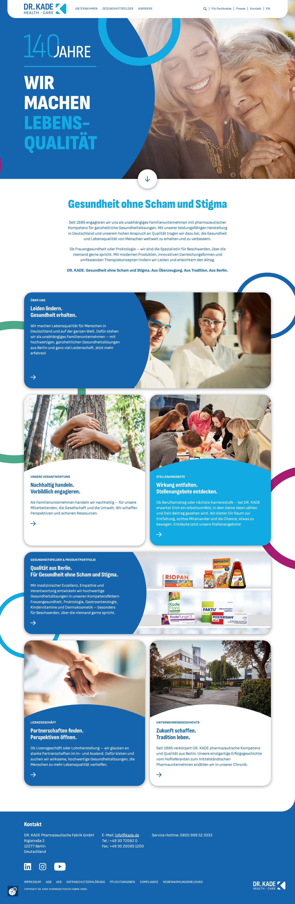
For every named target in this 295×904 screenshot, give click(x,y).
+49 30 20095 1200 (127, 846)
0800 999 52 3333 (196, 835)
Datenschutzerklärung (85, 882)
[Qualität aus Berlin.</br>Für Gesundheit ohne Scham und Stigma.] (33, 624)
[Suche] (205, 8)
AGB (48, 882)
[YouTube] (61, 868)
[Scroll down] (147, 179)
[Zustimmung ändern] (13, 891)
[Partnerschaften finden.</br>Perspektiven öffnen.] (33, 775)
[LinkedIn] (29, 868)
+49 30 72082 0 (123, 840)
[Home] (45, 9)
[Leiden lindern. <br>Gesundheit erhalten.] (33, 378)
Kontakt (255, 9)
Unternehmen (86, 9)
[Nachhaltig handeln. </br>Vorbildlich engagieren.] (33, 524)
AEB (59, 882)
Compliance (149, 882)
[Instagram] (44, 868)
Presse (240, 9)
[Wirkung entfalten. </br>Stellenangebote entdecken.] (159, 535)
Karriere (145, 9)
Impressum (32, 882)
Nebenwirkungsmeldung (183, 882)
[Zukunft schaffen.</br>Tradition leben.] (159, 775)
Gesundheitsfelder (117, 9)
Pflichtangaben (122, 882)
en (268, 9)
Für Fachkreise (221, 9)
